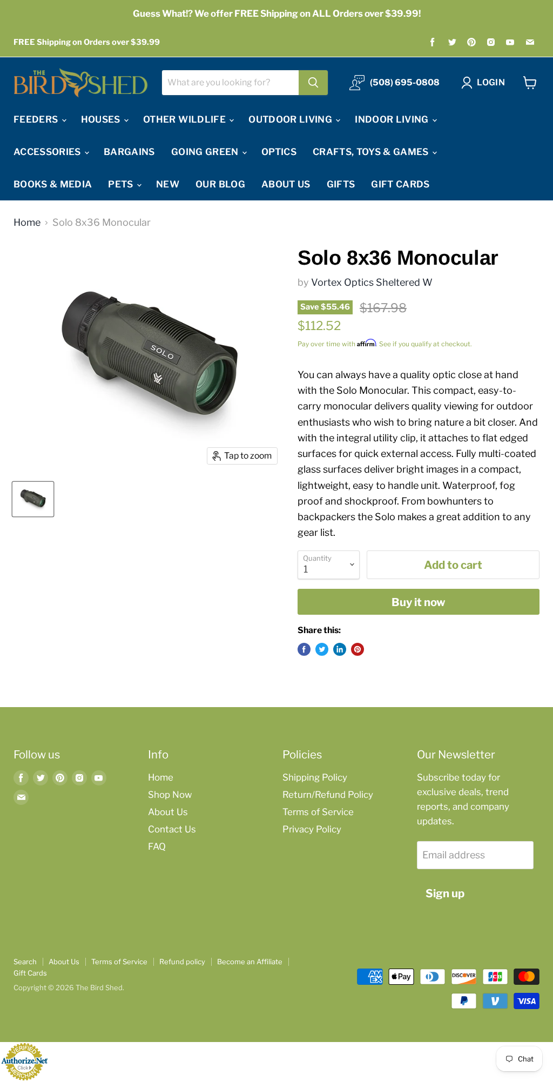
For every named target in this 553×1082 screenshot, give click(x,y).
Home (27, 222)
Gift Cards (400, 184)
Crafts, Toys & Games (372, 151)
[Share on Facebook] (304, 649)
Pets (122, 184)
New (167, 184)
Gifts (341, 184)
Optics (278, 151)
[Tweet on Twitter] (321, 649)
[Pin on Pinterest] (357, 649)
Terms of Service (318, 812)
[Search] (313, 82)
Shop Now (170, 794)
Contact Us (172, 829)
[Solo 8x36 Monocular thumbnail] (32, 499)
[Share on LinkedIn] (339, 649)
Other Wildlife (185, 119)
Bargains (129, 151)
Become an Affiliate (249, 961)
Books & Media (53, 184)
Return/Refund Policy (327, 794)
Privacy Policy (311, 829)
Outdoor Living (291, 119)
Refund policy (182, 961)
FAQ (157, 846)
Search (25, 961)
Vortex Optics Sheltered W (372, 282)
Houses (102, 119)
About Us (286, 184)
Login (491, 82)
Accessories (48, 151)
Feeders (37, 119)
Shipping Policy (314, 777)
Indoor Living (393, 119)
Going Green (206, 151)
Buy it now (419, 602)
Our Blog (220, 184)
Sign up (445, 893)
